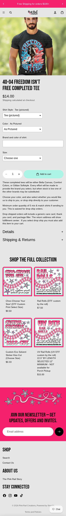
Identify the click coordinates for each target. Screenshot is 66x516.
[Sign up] (59, 431)
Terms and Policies (33, 512)
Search (6, 457)
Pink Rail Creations (27, 505)
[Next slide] (62, 3)
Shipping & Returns (19, 240)
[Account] (55, 12)
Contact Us (8, 462)
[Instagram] (10, 495)
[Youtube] (16, 495)
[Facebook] (4, 495)
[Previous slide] (3, 3)
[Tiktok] (21, 495)
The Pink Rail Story (12, 479)
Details (8, 232)
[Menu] (3, 12)
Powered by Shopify (45, 505)
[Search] (10, 12)
